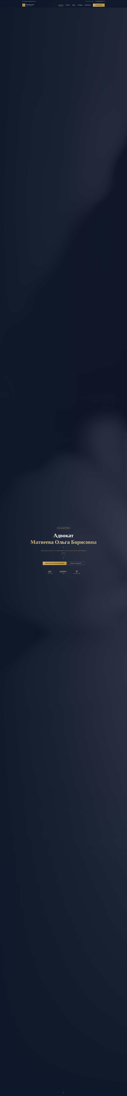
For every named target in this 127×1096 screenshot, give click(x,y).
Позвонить (98, 5)
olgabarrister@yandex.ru (30, 1)
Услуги (68, 5)
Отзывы (80, 5)
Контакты (88, 5)
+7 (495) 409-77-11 (100, 1)
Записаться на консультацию (54, 563)
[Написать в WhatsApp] (123, 1090)
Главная (60, 5)
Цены (73, 5)
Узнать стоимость (76, 563)
